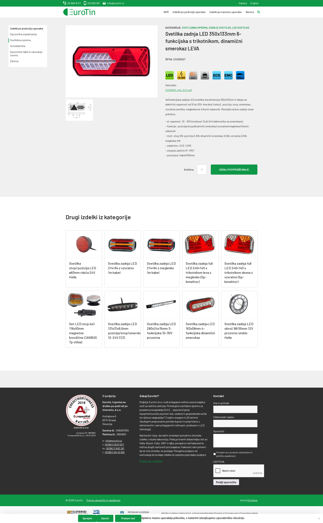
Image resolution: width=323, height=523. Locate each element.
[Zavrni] (318, 518)
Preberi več (128, 518)
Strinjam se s (234, 454)
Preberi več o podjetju (151, 461)
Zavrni (105, 518)
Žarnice (14, 61)
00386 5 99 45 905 (115, 452)
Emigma (252, 500)
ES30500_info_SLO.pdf (178, 90)
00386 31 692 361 (115, 448)
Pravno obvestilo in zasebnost (103, 500)
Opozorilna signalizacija (23, 34)
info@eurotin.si (115, 3)
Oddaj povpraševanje (234, 169)
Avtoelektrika (17, 45)
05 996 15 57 (74, 3)
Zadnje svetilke (220, 27)
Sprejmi (87, 518)
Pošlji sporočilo (226, 482)
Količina (189, 169)
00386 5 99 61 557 (114, 444)
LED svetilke (240, 27)
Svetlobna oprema (20, 40)
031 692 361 (93, 3)
